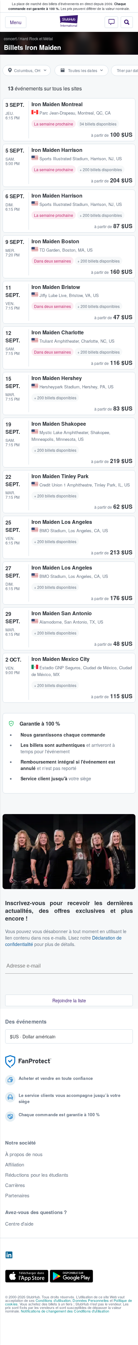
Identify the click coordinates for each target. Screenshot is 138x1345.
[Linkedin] (9, 1255)
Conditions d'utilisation (53, 1300)
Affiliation (14, 1164)
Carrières (15, 1185)
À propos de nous (24, 1154)
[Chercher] (127, 22)
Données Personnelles (91, 1300)
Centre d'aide (19, 1223)
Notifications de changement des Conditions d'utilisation (65, 1310)
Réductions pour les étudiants (36, 1174)
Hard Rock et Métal (36, 38)
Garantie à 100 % (40, 723)
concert (10, 38)
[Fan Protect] (28, 1061)
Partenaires (17, 1195)
